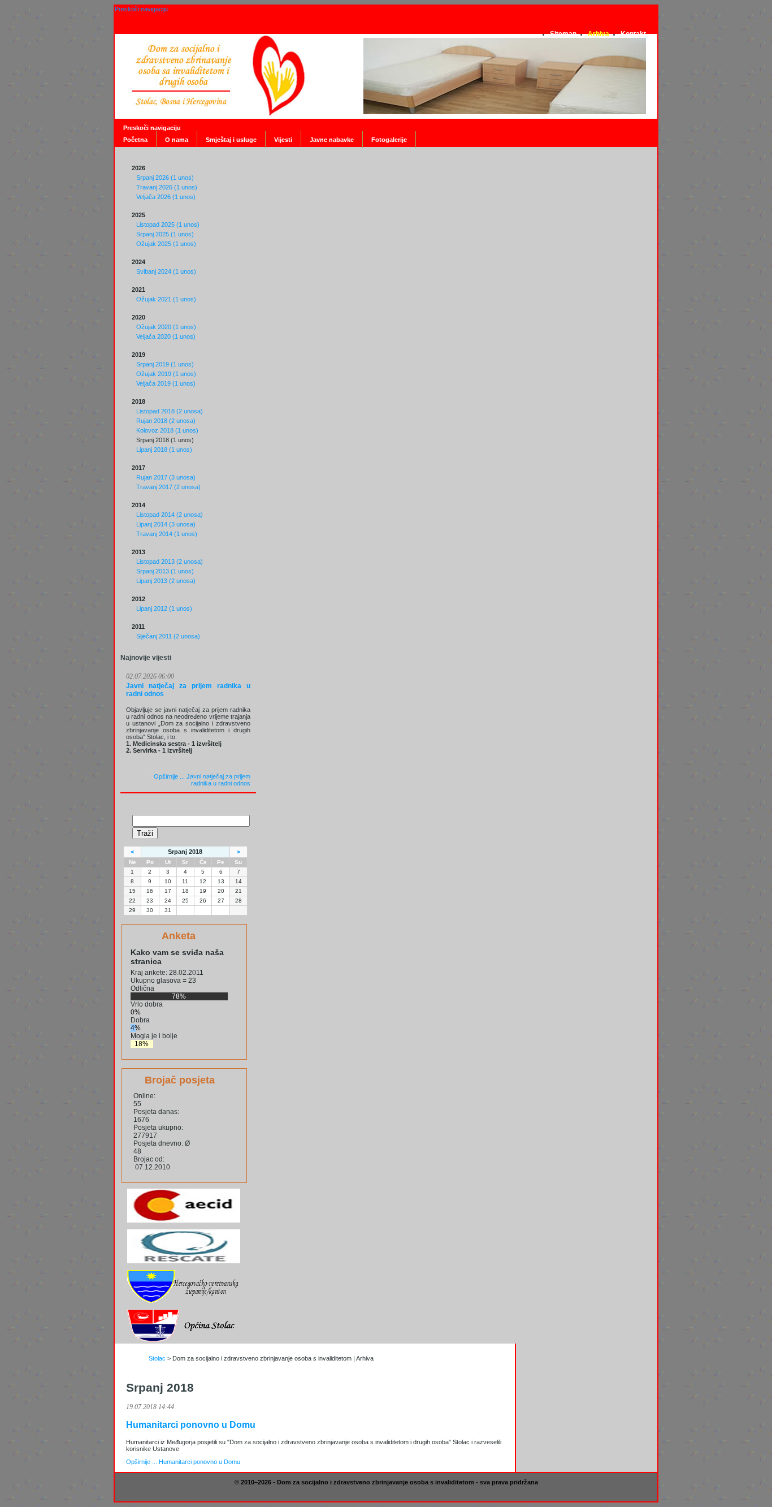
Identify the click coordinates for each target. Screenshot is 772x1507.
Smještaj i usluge (231, 139)
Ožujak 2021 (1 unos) (166, 299)
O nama (176, 139)
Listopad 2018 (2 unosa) (169, 411)
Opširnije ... (202, 780)
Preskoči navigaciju (141, 9)
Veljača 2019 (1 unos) (166, 383)
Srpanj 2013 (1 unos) (165, 571)
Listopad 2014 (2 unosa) (169, 514)
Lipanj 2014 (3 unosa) (166, 524)
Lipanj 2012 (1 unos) (164, 608)
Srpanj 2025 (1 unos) (165, 234)
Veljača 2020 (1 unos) (166, 336)
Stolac (157, 1358)
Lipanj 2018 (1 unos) (164, 449)
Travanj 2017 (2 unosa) (168, 486)
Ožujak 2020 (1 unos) (166, 326)
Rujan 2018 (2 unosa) (166, 420)
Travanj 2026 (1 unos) (166, 187)
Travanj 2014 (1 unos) (166, 533)
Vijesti (283, 139)
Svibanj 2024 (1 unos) (166, 271)
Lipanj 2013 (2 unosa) (166, 580)
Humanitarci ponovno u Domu (190, 1425)
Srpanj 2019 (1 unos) (165, 364)
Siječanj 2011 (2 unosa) (168, 636)
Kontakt (633, 34)
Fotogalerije (389, 139)
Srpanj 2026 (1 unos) (165, 177)
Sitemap (563, 34)
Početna (135, 139)
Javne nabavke (332, 139)
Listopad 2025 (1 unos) (167, 224)
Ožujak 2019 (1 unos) (166, 373)
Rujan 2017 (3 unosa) (166, 477)
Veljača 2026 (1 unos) (166, 196)
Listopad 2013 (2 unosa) (169, 561)
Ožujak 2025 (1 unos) (166, 243)
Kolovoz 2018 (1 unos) (167, 430)
